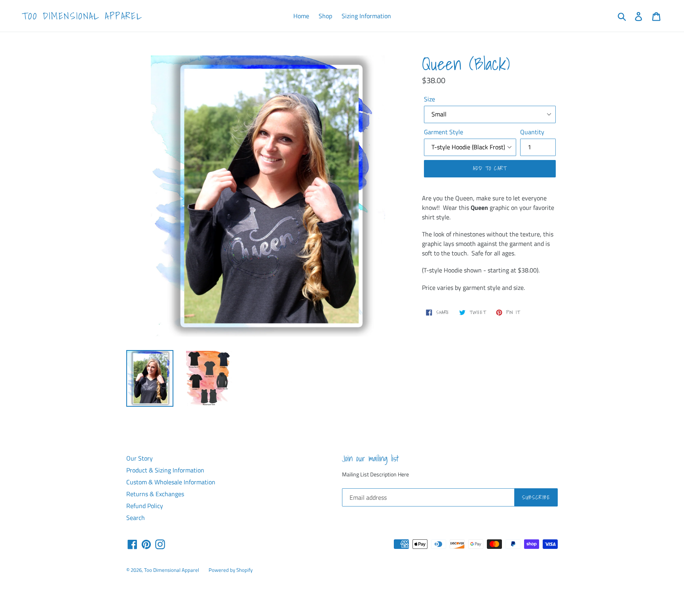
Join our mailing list (370, 458)
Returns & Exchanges (155, 494)
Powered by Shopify (231, 570)
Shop (325, 16)
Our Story (139, 458)
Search (135, 517)
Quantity (532, 132)
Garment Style (443, 132)
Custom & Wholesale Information (170, 482)
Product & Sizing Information (165, 470)
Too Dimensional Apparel (82, 16)
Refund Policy (144, 505)
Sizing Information (366, 16)
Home (301, 16)
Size (429, 99)
